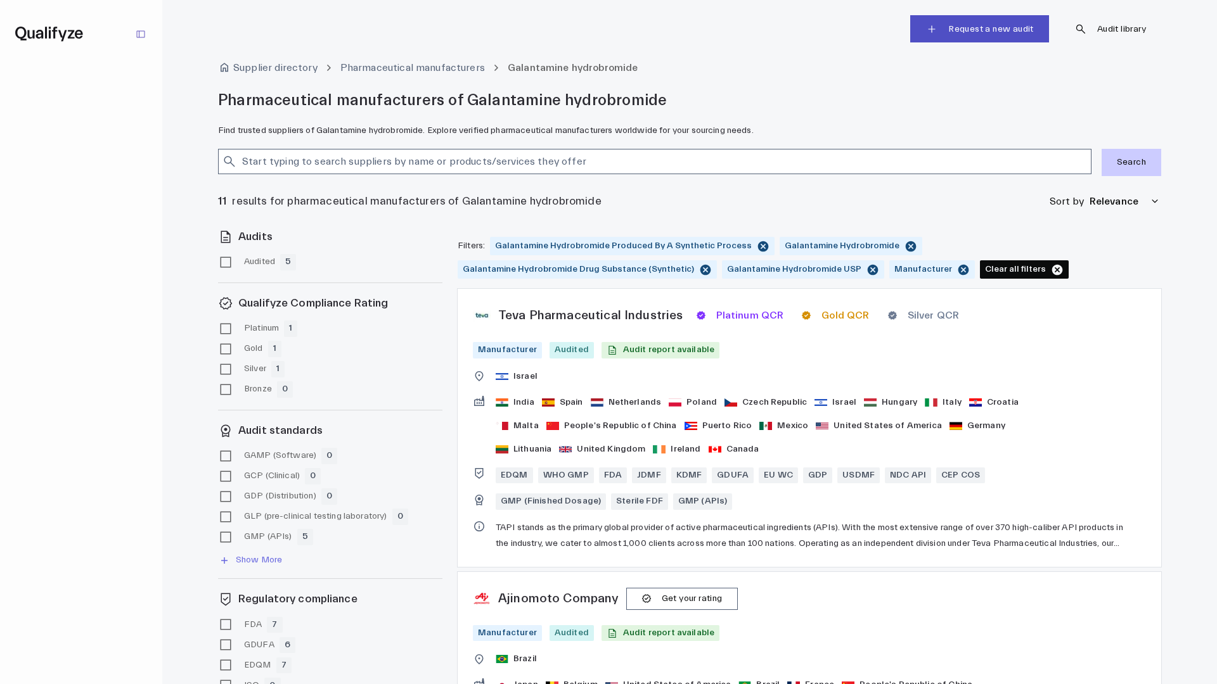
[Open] (1086, 161)
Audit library (1121, 29)
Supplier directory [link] (275, 67)
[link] (809, 428)
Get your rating (692, 598)
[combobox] (643, 161)
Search (1131, 162)
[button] (660, 350)
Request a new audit (991, 29)
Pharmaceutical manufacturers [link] (412, 67)
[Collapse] (141, 34)
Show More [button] (259, 560)
